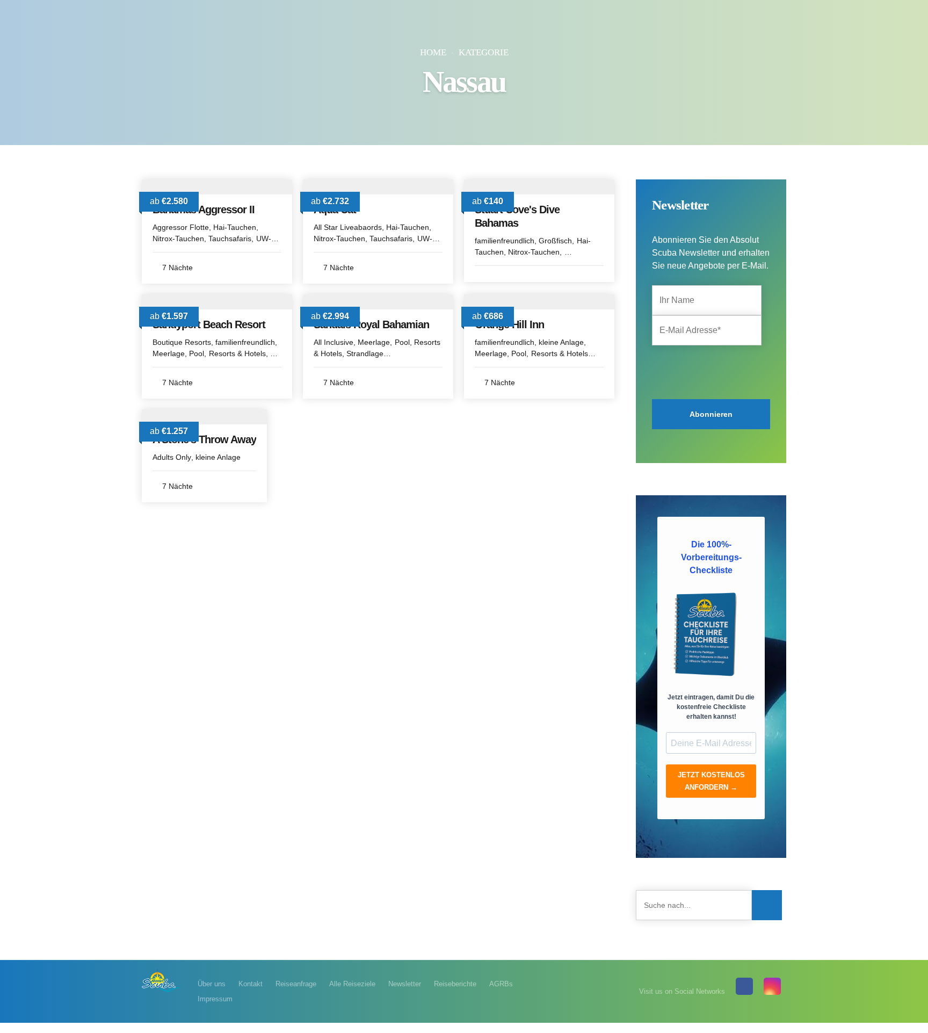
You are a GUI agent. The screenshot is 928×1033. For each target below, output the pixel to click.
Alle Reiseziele (352, 984)
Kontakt (250, 984)
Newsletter (404, 984)
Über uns (212, 984)
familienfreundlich (504, 240)
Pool (196, 353)
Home (433, 52)
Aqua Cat (335, 209)
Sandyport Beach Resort (209, 324)
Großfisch (555, 240)
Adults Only (172, 457)
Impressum (215, 999)
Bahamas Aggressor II (204, 209)
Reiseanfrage (296, 984)
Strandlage (364, 353)
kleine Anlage (561, 342)
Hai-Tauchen (234, 227)
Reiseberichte (455, 984)
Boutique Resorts (182, 342)
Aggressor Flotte (181, 227)
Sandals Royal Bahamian (371, 324)
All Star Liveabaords (348, 227)
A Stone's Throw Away (204, 439)
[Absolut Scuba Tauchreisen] (162, 980)
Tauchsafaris (229, 238)
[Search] (767, 905)
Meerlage (169, 353)
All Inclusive (333, 342)
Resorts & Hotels (237, 353)
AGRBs (501, 984)
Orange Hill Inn (509, 324)
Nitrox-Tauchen (178, 238)
